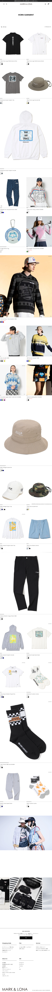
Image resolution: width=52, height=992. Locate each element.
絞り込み (4, 26)
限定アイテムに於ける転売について (43, 950)
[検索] (6, 4)
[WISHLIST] (45, 4)
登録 (26, 937)
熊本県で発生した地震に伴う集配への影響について (26, 0)
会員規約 (4, 966)
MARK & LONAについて (40, 947)
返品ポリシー (4, 967)
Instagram (21, 962)
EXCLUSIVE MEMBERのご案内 (42, 948)
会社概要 (4, 962)
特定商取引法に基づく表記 (7, 964)
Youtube (21, 966)
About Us (4, 958)
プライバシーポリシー (6, 969)
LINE (20, 969)
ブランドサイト (5, 971)
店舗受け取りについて (6, 950)
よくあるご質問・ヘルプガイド (25, 947)
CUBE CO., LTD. (5, 975)
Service (38, 943)
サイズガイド (4, 952)
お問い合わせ (21, 948)
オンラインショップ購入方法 (8, 947)
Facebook (21, 964)
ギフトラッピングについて (7, 948)
